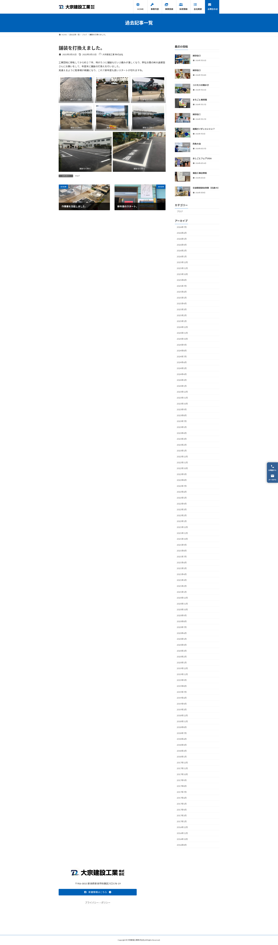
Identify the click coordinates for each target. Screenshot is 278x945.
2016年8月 (182, 845)
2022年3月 (182, 509)
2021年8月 (182, 550)
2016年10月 (182, 839)
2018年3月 (182, 750)
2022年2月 (182, 515)
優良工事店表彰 (200, 173)
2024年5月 (182, 368)
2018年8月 (182, 727)
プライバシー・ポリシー (97, 902)
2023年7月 (182, 421)
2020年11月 (182, 603)
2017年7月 (182, 792)
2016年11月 (182, 833)
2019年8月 (182, 686)
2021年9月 (182, 544)
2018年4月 (182, 745)
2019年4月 (182, 703)
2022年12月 (182, 456)
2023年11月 (182, 397)
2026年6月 (182, 233)
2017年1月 (182, 821)
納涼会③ (197, 55)
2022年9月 (182, 474)
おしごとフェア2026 (202, 158)
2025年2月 (182, 315)
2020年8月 (182, 621)
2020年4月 (182, 645)
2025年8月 (182, 280)
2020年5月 (182, 639)
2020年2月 (182, 656)
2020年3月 (182, 650)
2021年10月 (182, 539)
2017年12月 (182, 762)
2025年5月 (182, 297)
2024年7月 (182, 356)
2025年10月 (182, 274)
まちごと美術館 (200, 99)
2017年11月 (182, 768)
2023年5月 (182, 427)
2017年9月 (182, 780)
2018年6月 (182, 739)
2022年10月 (182, 468)
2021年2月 (182, 586)
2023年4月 (182, 433)
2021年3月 (182, 580)
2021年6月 (182, 562)
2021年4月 (182, 574)
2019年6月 (182, 698)
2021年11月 (182, 533)
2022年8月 (182, 480)
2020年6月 (182, 633)
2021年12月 (182, 527)
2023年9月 (182, 409)
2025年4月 (182, 303)
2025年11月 (182, 268)
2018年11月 (182, 721)
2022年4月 (182, 503)
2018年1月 (182, 756)
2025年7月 (182, 286)
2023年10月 (182, 403)
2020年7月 (182, 627)
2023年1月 (182, 450)
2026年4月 (182, 244)
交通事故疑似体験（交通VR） (206, 187)
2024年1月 (182, 386)
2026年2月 (182, 250)
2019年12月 (182, 668)
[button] (98, 892)
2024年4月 (182, 374)
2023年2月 (182, 444)
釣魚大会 (197, 143)
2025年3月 (182, 309)
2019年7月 (182, 692)
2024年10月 (182, 339)
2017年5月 (182, 804)
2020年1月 (182, 662)
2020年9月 (182, 615)
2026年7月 (182, 227)
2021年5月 (182, 568)
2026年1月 (182, 256)
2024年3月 (182, 380)
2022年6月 (182, 492)
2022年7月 (182, 486)
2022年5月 (182, 497)
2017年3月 (182, 815)
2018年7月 (182, 733)
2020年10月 (182, 609)
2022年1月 (182, 521)
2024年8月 (182, 350)
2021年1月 (182, 592)
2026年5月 (182, 239)
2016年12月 (182, 827)
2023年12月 (182, 392)
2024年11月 (182, 333)
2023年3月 (182, 439)
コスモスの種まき (201, 85)
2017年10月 (182, 774)
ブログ (77, 176)
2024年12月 (182, 327)
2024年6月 (182, 362)
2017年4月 (182, 809)
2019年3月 (182, 709)
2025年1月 (182, 321)
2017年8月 (182, 786)
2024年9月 (182, 344)
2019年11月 (182, 674)
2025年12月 (182, 262)
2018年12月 (182, 715)
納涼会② (197, 70)
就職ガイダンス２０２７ (204, 129)
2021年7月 (182, 556)
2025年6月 (182, 292)
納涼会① (197, 114)
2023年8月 (182, 415)
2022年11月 (182, 462)
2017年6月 (182, 798)
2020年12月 (182, 598)
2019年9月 (182, 680)
